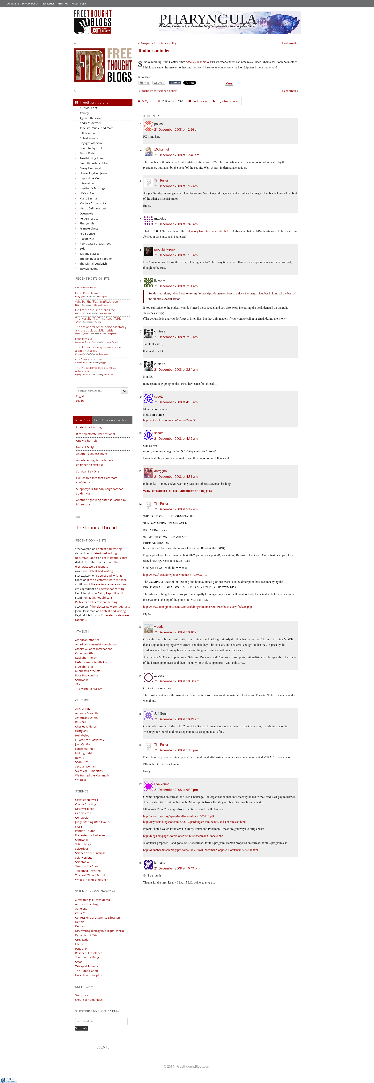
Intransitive (87, 183)
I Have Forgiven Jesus (93, 173)
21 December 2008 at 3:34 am (176, 369)
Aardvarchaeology (87, 904)
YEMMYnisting (89, 268)
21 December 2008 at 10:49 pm (177, 868)
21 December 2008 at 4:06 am (176, 402)
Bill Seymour (88, 133)
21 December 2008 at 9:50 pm (176, 790)
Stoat (78, 962)
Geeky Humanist (90, 168)
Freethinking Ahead (92, 158)
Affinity (84, 113)
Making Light (83, 753)
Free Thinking (84, 666)
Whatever (81, 780)
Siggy (103, 362)
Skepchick (81, 995)
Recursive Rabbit (86, 558)
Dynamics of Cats (86, 935)
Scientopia (82, 862)
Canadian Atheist (86, 653)
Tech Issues (47, 3)
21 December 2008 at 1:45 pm (176, 750)
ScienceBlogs (83, 857)
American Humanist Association (96, 644)
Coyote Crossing (85, 804)
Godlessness (199, 101)
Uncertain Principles (88, 975)
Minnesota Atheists (87, 671)
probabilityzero (164, 249)
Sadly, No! (81, 762)
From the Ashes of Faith (95, 163)
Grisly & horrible (87, 440)
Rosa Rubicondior (86, 675)
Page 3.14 (81, 948)
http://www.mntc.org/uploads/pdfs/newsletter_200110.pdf (178, 816)
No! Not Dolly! (85, 447)
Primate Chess (89, 228)
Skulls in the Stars (87, 866)
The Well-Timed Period (90, 875)
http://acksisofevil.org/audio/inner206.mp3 (169, 420)
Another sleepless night (91, 454)
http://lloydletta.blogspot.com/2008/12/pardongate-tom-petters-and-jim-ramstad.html (194, 822)
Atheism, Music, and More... (98, 128)
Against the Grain (91, 118)
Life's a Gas (87, 193)
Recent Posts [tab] (82, 420)
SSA (77, 684)
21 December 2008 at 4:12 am (176, 438)
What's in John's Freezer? (91, 880)
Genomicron (83, 813)
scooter (159, 396)
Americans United (87, 718)
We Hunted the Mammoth (92, 775)
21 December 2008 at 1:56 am (176, 255)
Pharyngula (87, 223)
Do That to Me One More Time (95, 310)
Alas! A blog (82, 709)
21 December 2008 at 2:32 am (176, 337)
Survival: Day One (87, 471)
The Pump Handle (87, 971)
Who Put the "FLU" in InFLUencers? (97, 301)
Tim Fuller (161, 180)
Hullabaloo (82, 735)
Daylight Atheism (91, 143)
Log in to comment (228, 101)
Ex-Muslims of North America (94, 662)
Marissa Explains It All (94, 203)
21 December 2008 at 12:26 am (176, 129)
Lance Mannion (85, 749)
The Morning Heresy (88, 688)
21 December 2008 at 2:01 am (176, 286)
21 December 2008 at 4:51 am (176, 476)
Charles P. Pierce (86, 726)
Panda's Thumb (85, 831)
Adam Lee (108, 374)
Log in (80, 400)
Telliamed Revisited (88, 871)
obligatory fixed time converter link (207, 231)
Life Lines (81, 944)
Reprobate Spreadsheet (95, 243)
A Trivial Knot (88, 108)
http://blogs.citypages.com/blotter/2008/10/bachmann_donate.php (183, 836)
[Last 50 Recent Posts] (85, 287)
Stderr (84, 248)
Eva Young (161, 784)
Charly (98, 321)
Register (81, 396)
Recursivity (87, 238)
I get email (289, 43)
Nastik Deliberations (93, 208)
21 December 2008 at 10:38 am (176, 681)
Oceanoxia (86, 213)
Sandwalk (81, 680)
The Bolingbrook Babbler (96, 259)
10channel (161, 149)
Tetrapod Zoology (86, 966)
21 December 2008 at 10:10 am (176, 632)
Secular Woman (85, 766)
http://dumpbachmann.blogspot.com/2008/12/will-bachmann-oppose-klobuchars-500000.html (200, 850)
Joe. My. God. (83, 744)
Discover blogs (84, 809)
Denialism (81, 926)
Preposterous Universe (90, 835)
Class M (80, 913)
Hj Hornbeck (115, 342)
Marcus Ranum (101, 304)
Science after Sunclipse (90, 853)
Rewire (79, 758)
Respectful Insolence (88, 953)
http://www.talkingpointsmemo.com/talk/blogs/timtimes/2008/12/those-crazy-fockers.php (197, 606)
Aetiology (81, 908)
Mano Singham (89, 198)
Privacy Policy (30, 3)
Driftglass (81, 731)
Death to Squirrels (91, 148)
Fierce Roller (88, 153)
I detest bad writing (89, 427)
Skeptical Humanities (89, 771)
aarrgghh (160, 471)
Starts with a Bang (87, 957)
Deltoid (80, 922)
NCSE (78, 826)
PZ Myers (103, 296)
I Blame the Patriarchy (89, 740)
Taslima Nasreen (90, 253)
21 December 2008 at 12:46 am (176, 155)
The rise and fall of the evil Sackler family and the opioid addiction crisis (100, 328)
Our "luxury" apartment (89, 359)
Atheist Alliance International (94, 649)
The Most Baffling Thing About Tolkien (99, 318)
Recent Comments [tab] (104, 420)
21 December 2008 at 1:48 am (176, 224)
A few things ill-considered (92, 900)
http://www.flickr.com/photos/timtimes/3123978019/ (175, 575)
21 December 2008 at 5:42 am (176, 509)
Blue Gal (80, 722)
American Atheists (87, 640)
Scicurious (82, 848)
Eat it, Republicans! (87, 293)
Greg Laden (82, 939)
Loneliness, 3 (83, 338)
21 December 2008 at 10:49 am (176, 719)
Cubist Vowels (89, 138)
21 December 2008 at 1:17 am (176, 186)
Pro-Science (87, 233)
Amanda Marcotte (87, 713)
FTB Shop (62, 3)
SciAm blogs (83, 844)
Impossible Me (89, 178)
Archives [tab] (123, 420)
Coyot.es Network (86, 800)
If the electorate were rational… (96, 434)
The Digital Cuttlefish (93, 263)
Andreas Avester (90, 123)
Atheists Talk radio (197, 62)
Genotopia (82, 817)
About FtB (13, 3)
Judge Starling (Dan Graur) (92, 822)
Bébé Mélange (105, 313)
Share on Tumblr (175, 83)
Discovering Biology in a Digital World (99, 931)
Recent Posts (78, 3)
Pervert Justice (89, 218)
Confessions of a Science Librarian (97, 917)
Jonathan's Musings (92, 188)
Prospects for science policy (158, 43)
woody (158, 626)
